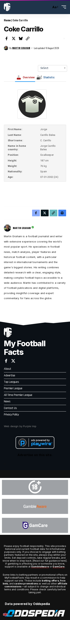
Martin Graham (21, 48)
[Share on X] (13, 38)
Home (7, 20)
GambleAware (40, 566)
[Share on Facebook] (6, 38)
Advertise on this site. (35, 455)
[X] (13, 360)
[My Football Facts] (7, 7)
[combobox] (52, 68)
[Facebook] (6, 360)
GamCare (58, 566)
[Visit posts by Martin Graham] (6, 48)
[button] (47, 7)
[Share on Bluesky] (20, 38)
